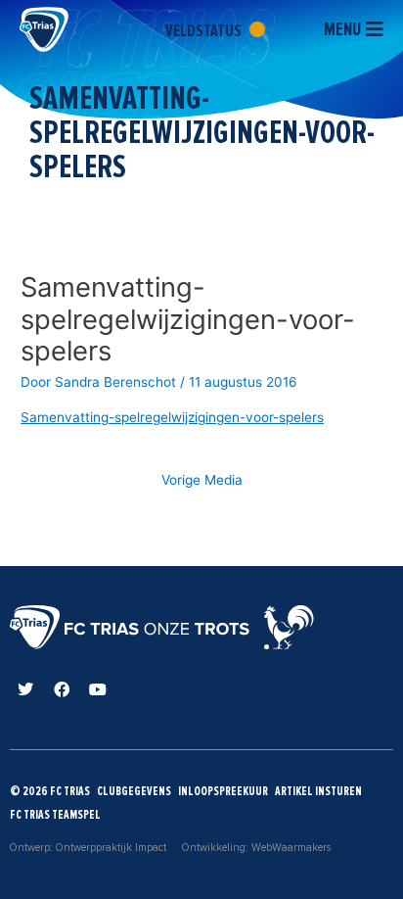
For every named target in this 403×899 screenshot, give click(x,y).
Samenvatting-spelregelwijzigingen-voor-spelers (172, 417)
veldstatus (205, 30)
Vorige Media (202, 480)
